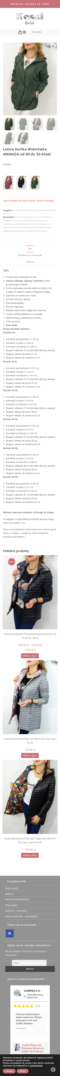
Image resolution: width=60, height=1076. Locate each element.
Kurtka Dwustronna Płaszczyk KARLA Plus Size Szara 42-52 (30, 740)
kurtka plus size (34, 220)
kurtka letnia (45, 217)
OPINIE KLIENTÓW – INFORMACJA (21, 916)
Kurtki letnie (18, 210)
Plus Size (6, 213)
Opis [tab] (30, 248)
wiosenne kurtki (40, 231)
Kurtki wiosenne (31, 210)
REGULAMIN (11, 905)
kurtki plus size (43, 224)
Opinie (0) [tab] (29, 262)
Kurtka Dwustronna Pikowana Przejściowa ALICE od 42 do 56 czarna (30, 635)
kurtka (37, 217)
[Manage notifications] (53, 1069)
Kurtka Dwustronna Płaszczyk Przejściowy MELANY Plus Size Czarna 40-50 (30, 840)
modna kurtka (9, 227)
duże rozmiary (21, 217)
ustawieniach (36, 1065)
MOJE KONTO (11, 888)
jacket (30, 217)
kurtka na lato (9, 220)
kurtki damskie (19, 224)
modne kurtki (22, 227)
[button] (53, 46)
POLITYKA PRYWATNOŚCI (17, 899)
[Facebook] (10, 933)
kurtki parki (32, 224)
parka (31, 227)
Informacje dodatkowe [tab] (30, 255)
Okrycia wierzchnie (47, 210)
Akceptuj (9, 1071)
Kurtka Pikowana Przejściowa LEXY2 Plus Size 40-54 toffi (35, 1051)
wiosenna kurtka (25, 231)
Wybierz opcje (30, 655)
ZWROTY (9, 894)
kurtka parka (21, 220)
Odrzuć (23, 1071)
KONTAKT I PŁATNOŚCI (16, 910)
